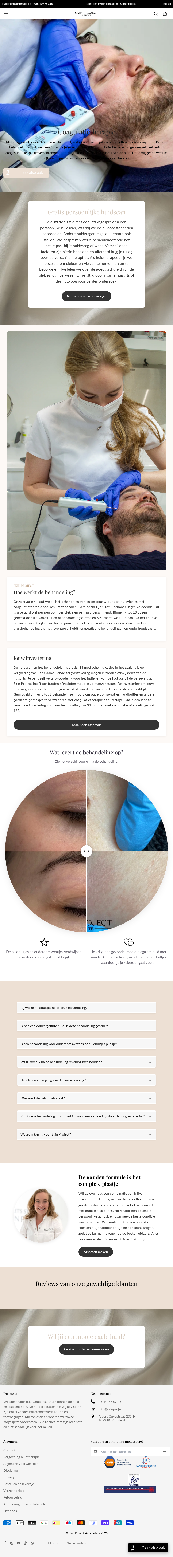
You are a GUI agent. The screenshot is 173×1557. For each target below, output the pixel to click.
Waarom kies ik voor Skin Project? (45, 1134)
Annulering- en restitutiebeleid (26, 1504)
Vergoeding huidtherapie (21, 1457)
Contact (9, 1450)
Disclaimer (11, 1470)
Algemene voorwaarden (20, 1464)
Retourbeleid (12, 1497)
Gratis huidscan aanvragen (86, 296)
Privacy (8, 1477)
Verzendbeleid (13, 1490)
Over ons (10, 1511)
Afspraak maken (96, 1252)
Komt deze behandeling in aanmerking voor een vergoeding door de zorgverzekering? (82, 1116)
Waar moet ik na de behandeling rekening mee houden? (61, 1062)
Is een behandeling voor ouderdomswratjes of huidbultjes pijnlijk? (68, 1044)
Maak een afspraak (86, 725)
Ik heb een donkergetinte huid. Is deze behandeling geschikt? (64, 1026)
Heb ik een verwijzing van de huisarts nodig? (53, 1080)
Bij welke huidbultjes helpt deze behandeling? (53, 1008)
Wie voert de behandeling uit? (42, 1098)
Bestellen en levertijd (18, 1484)
